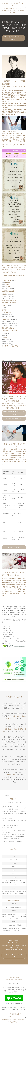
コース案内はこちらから (14, 547)
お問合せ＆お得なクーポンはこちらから (13, 38)
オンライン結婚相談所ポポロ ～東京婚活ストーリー (12, 5)
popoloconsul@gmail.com (14, 900)
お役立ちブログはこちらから (14, 419)
